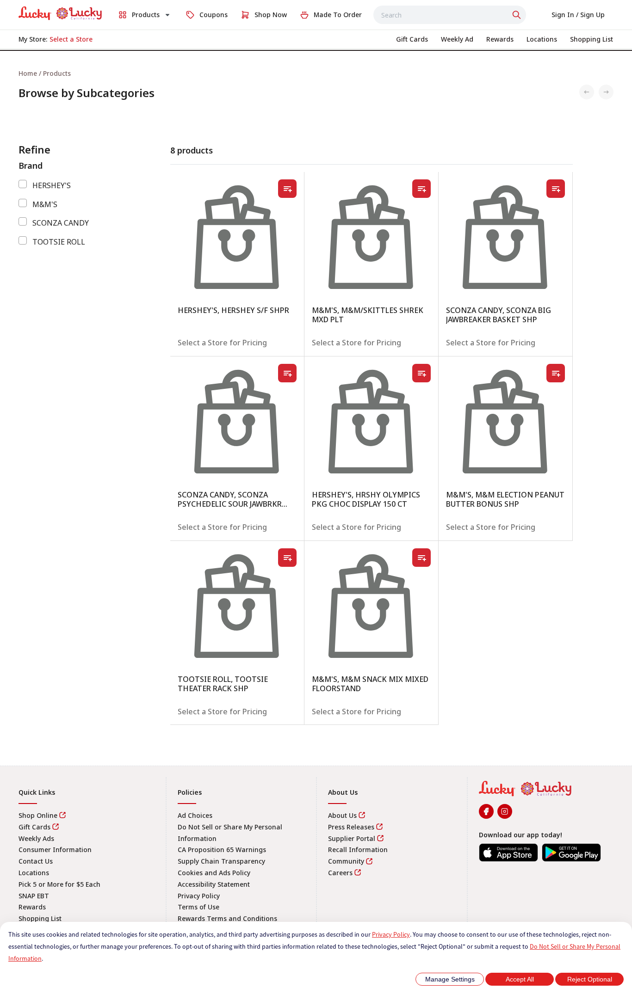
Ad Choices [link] (195, 815)
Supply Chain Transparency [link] (221, 861)
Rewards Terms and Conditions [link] (227, 918)
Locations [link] (34, 872)
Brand (31, 165)
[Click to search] (517, 14)
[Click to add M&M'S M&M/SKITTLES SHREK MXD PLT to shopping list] (421, 188)
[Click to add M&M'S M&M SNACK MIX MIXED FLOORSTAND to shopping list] (421, 557)
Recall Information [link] (358, 849)
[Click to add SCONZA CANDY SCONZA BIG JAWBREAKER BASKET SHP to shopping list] (555, 188)
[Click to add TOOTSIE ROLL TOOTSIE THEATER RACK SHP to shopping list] (287, 557)
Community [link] (346, 861)
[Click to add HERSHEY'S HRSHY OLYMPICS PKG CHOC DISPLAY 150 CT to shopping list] (421, 373)
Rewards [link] (32, 906)
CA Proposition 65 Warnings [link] (222, 849)
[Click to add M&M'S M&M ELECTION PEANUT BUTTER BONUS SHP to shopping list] (555, 373)
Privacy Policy (391, 934)
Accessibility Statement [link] (214, 884)
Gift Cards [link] (34, 826)
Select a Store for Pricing (222, 342)
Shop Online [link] (38, 815)
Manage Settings (450, 979)
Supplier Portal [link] (351, 838)
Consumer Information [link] (55, 849)
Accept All (520, 979)
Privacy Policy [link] (199, 895)
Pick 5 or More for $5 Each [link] (59, 884)
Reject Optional (589, 979)
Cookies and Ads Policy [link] (214, 872)
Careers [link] (340, 872)
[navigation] (316, 73)
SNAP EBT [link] (34, 895)
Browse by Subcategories (87, 92)
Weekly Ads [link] (36, 838)
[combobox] (449, 15)
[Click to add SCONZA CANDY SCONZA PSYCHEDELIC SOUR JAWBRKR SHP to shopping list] (287, 373)
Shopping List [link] (40, 918)
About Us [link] (342, 815)
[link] (60, 13)
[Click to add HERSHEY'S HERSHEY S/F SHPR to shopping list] (287, 188)
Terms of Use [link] (198, 906)
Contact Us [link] (36, 861)
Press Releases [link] (351, 826)
